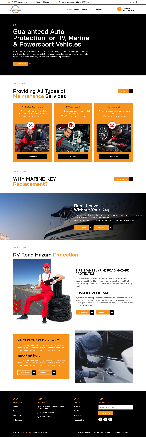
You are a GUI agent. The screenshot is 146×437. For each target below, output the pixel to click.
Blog (91, 9)
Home (69, 9)
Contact (99, 9)
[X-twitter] (133, 2)
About (76, 9)
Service (84, 9)
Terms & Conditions (102, 432)
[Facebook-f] (128, 2)
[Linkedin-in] (131, 2)
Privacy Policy (84, 432)
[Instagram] (136, 2)
